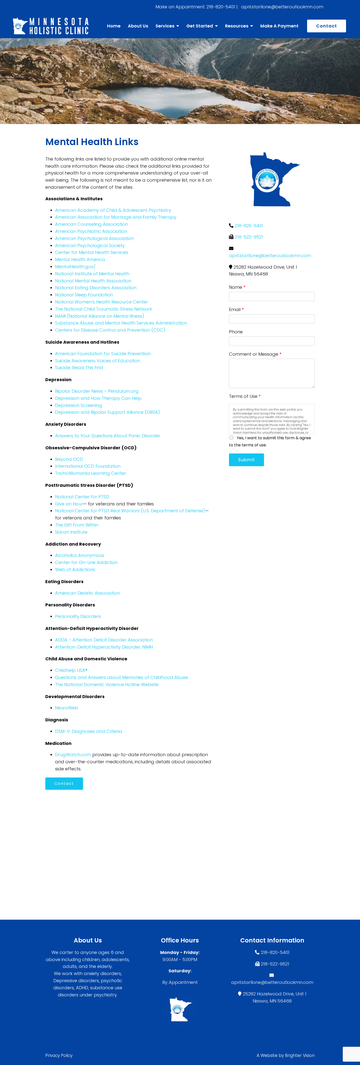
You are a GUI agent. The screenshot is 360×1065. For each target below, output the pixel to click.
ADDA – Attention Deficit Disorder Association (104, 640)
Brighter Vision (300, 1055)
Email (236, 309)
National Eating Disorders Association (95, 288)
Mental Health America (80, 259)
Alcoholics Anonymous (79, 555)
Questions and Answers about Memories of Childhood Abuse (121, 677)
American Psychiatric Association (91, 231)
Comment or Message (255, 354)
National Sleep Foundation (84, 295)
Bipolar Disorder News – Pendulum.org (97, 391)
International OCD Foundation (87, 466)
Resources (236, 26)
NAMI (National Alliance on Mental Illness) (99, 316)
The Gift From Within (76, 525)
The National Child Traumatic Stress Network (103, 309)
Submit (246, 460)
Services (165, 26)
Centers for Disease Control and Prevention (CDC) (110, 330)
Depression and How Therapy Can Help (98, 398)
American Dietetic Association (87, 593)
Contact (326, 26)
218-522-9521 (249, 237)
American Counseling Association (91, 224)
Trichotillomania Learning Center (90, 473)
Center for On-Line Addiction (86, 562)
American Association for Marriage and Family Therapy (115, 217)
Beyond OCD (69, 459)
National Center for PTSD (82, 497)
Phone (236, 332)
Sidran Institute (71, 532)
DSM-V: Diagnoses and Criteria (88, 731)
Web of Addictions (75, 569)
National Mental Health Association (93, 281)
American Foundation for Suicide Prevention (103, 354)
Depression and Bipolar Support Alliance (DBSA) (107, 412)
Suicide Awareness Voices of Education (97, 361)
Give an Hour (69, 504)
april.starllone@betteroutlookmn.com (270, 255)
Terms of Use (245, 396)
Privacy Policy (58, 1055)
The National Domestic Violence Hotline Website (106, 684)
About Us (138, 26)
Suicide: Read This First (79, 367)
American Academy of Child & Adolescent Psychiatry (113, 210)
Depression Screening (78, 405)
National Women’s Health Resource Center (101, 302)
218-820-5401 (249, 226)
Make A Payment (279, 26)
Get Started (199, 26)
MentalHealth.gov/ (75, 266)
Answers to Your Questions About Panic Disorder (108, 436)
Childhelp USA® (71, 670)
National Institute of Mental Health (92, 274)
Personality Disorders (78, 616)
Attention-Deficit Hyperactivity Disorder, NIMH (104, 647)
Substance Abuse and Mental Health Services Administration (121, 323)
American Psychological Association (94, 238)
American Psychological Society (90, 245)
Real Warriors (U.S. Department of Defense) (157, 511)
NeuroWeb (66, 708)
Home (113, 26)
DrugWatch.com (73, 755)
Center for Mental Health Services (91, 252)
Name (237, 287)
